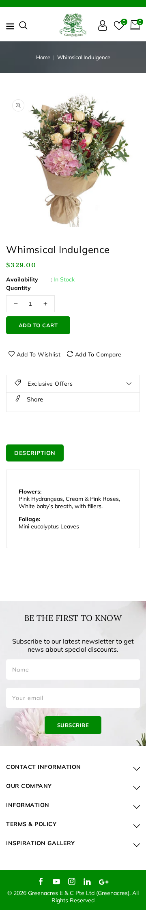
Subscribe (73, 725)
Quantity (18, 288)
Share (34, 399)
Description (35, 453)
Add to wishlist (39, 354)
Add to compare (98, 354)
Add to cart (38, 325)
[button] (23, 25)
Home (43, 57)
